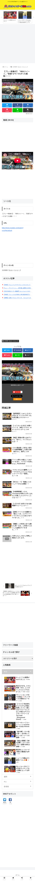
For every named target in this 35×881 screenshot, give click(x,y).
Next (34, 17)
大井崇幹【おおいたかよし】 (11, 341)
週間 (5, 777)
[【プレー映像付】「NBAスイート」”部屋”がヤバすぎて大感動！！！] (21, 530)
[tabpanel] (10, 17)
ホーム (18, 875)
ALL (5, 782)
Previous (1, 17)
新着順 (6, 786)
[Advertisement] (17, 43)
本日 (5, 672)
